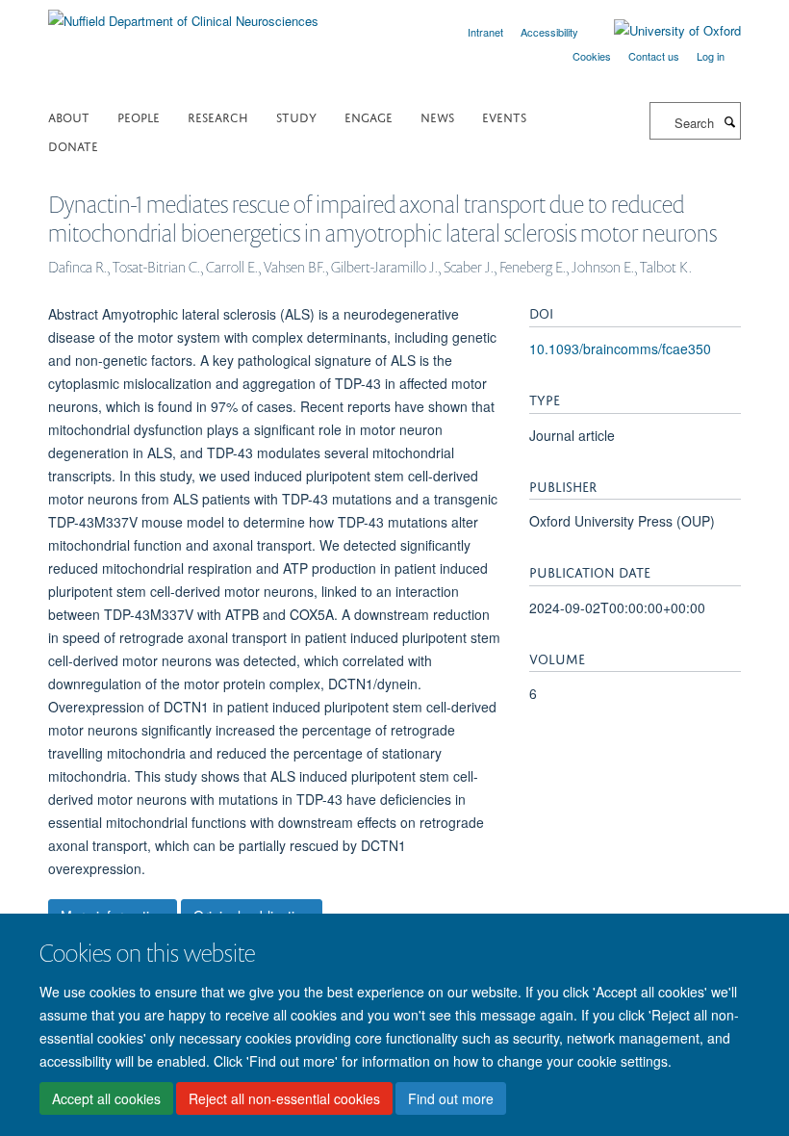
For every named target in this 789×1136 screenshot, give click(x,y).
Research (218, 116)
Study (296, 116)
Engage (368, 116)
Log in (711, 56)
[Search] (729, 121)
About (68, 116)
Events (504, 116)
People (138, 116)
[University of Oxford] (663, 30)
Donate (73, 145)
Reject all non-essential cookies (284, 1098)
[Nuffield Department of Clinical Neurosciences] (183, 14)
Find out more (451, 1098)
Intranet (485, 31)
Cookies (592, 56)
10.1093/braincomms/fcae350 (620, 348)
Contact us (653, 56)
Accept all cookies (106, 1098)
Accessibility (549, 31)
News (437, 116)
